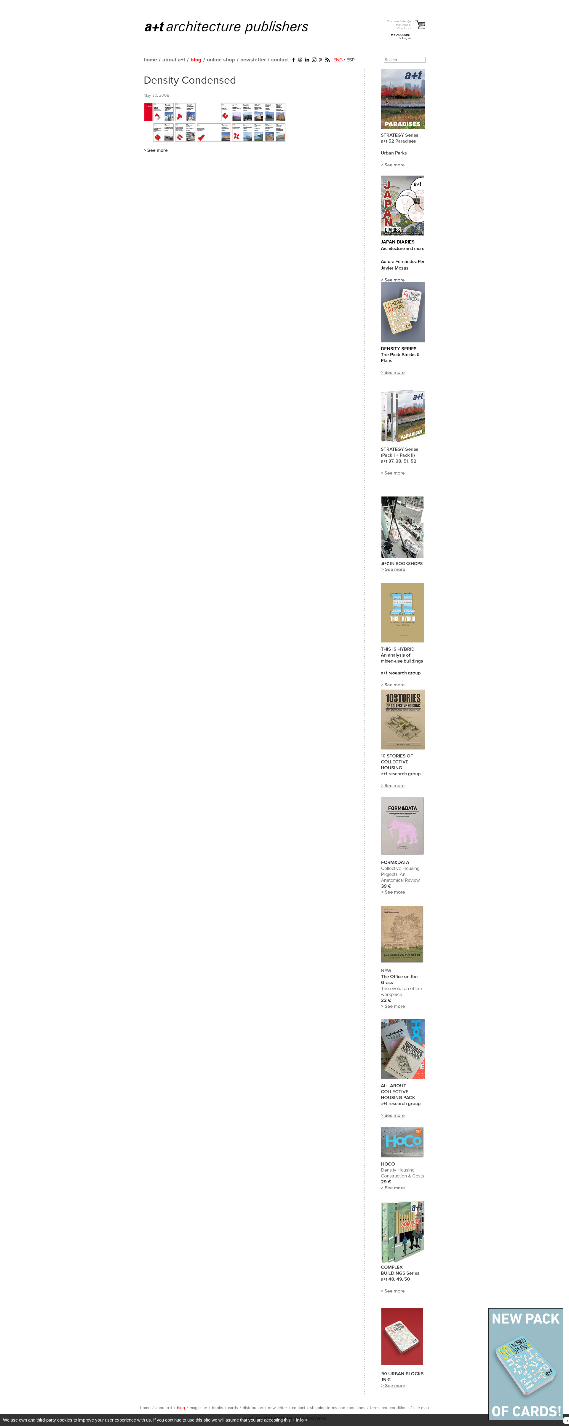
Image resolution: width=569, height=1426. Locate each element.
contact (280, 60)
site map (421, 1408)
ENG (338, 60)
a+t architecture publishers (234, 27)
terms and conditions (389, 1408)
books (217, 1408)
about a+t (173, 60)
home (150, 60)
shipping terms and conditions (337, 1408)
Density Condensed (190, 80)
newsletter (253, 60)
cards (233, 1408)
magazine (198, 1408)
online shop (221, 60)
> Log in (405, 38)
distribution (253, 1408)
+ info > (300, 1419)
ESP (350, 60)
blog (196, 60)
